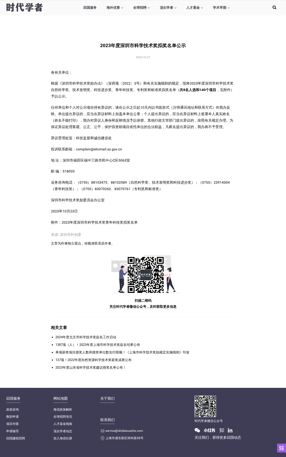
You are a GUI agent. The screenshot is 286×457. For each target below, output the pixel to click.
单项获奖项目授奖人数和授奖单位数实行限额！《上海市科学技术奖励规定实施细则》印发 (122, 352)
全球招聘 (140, 8)
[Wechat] (199, 430)
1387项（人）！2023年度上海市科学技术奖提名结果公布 (97, 345)
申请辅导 (12, 431)
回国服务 (90, 8)
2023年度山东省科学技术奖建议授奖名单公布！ (90, 368)
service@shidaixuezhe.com (124, 430)
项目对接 (12, 424)
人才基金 (193, 8)
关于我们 (107, 398)
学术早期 (219, 8)
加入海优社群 (62, 438)
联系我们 (107, 420)
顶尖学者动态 (62, 431)
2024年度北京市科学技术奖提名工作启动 (85, 337)
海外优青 (113, 8)
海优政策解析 (62, 409)
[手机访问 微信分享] (281, 448)
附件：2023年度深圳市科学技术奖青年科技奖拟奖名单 (94, 222)
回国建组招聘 (15, 438)
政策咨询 (12, 409)
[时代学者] (24, 7)
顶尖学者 (166, 8)
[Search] (274, 7)
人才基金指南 (62, 424)
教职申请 (12, 416)
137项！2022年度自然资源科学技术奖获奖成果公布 (93, 360)
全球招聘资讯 (62, 416)
